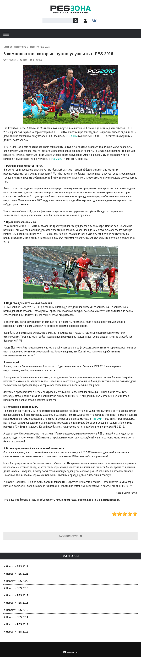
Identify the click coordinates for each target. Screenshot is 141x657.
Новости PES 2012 (17, 631)
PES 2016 (56, 158)
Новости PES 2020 (17, 580)
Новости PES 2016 (17, 602)
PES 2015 (71, 136)
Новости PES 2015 (17, 609)
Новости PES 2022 (17, 566)
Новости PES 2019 (17, 588)
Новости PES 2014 (17, 617)
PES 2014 (97, 418)
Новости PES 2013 (17, 624)
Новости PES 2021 (17, 573)
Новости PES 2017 (17, 595)
